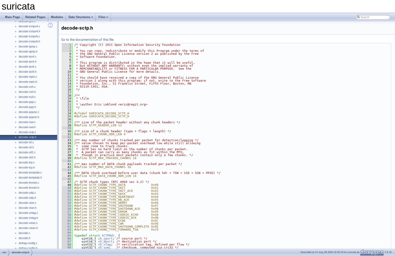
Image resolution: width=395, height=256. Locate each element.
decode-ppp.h (27, 107)
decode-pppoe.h (29, 117)
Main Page (12, 17)
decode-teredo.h (29, 187)
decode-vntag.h (28, 218)
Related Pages (35, 17)
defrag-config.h (28, 248)
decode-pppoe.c (29, 112)
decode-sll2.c (27, 152)
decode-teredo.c (29, 182)
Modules (57, 17)
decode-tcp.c (27, 162)
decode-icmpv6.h (29, 41)
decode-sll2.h (27, 157)
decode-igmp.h (28, 51)
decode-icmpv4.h (29, 31)
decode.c (24, 233)
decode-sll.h (26, 147)
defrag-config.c (28, 243)
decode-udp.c (27, 192)
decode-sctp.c (27, 132)
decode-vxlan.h (28, 228)
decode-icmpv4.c (29, 26)
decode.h (24, 238)
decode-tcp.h (27, 167)
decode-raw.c (27, 122)
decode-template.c (30, 172)
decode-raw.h (27, 127)
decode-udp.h (27, 197)
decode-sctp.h (27, 137)
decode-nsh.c (27, 86)
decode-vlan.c (27, 202)
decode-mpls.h (28, 81)
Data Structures (79, 17)
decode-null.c (27, 97)
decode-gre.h (27, 21)
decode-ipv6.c (27, 66)
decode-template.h (30, 177)
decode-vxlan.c (28, 223)
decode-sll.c (26, 142)
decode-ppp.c (27, 102)
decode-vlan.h (28, 207)
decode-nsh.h (27, 92)
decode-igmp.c (28, 46)
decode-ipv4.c (27, 56)
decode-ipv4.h (28, 61)
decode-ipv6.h (28, 71)
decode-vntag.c (28, 213)
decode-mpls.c (28, 76)
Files (102, 17)
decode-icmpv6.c (29, 36)
